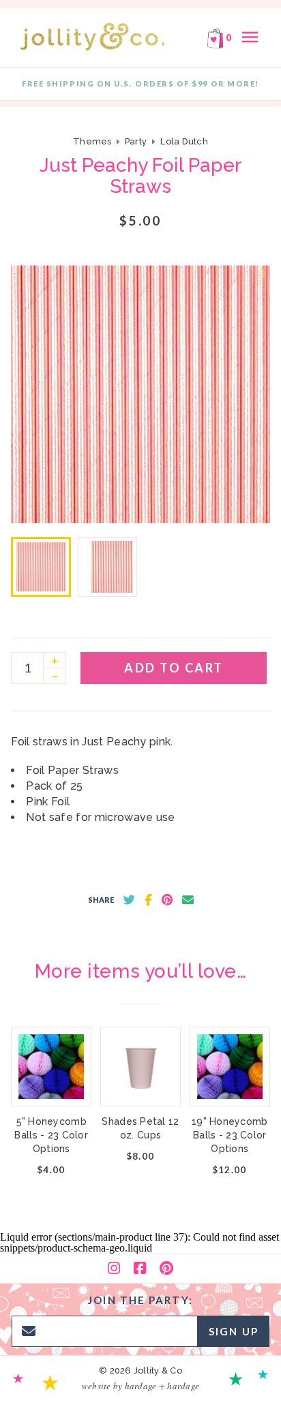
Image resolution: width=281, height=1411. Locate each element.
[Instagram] (114, 1268)
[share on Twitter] (129, 900)
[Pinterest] (166, 1268)
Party (136, 141)
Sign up (233, 1331)
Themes (93, 141)
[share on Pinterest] (167, 900)
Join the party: (140, 1300)
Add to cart (174, 667)
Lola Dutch (184, 141)
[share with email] (188, 900)
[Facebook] (140, 1268)
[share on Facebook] (148, 900)
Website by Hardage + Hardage (140, 1386)
